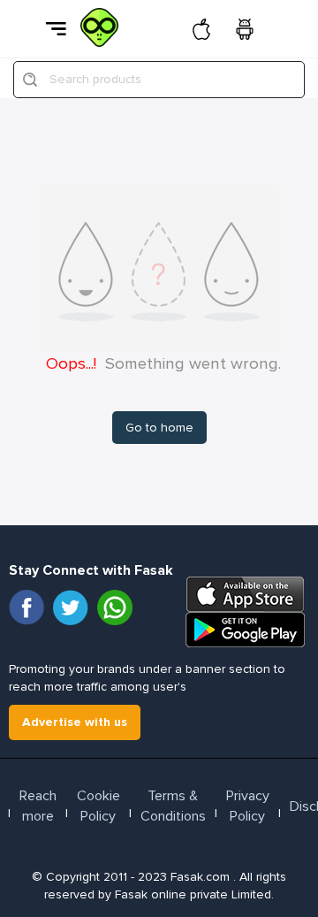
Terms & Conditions (173, 806)
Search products (95, 79)
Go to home (159, 427)
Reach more (38, 806)
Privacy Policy (247, 806)
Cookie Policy (98, 806)
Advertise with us (74, 722)
